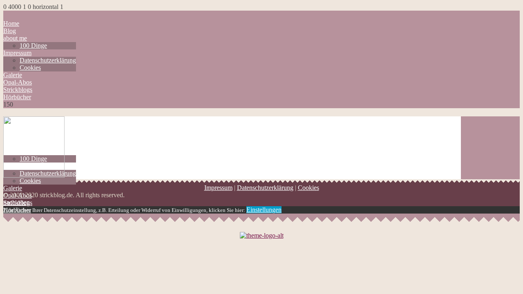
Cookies (30, 67)
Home (11, 23)
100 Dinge (33, 45)
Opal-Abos (17, 82)
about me (15, 38)
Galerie (12, 74)
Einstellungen (264, 209)
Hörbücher (17, 97)
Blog (9, 30)
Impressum (17, 52)
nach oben (16, 202)
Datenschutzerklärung (48, 60)
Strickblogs (17, 89)
